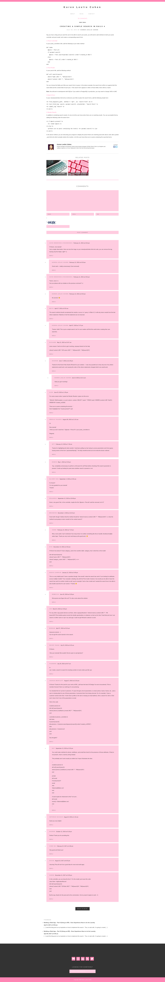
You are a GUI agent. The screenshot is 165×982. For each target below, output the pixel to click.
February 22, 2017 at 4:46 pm (65, 846)
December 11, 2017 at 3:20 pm (63, 875)
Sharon (55, 360)
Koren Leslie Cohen (82, 7)
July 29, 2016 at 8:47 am (64, 663)
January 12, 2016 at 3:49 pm (70, 572)
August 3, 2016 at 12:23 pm (71, 680)
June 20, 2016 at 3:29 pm (67, 594)
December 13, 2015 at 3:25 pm (61, 547)
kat (53, 748)
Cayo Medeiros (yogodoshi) (61, 243)
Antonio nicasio (56, 817)
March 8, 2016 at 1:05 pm (60, 609)
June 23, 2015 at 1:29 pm (61, 392)
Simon (51, 875)
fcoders (52, 663)
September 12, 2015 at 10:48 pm (67, 498)
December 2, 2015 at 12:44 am (66, 513)
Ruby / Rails (82, 22)
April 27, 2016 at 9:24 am (63, 628)
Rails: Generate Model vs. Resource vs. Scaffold (78, 174)
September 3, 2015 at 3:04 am (68, 479)
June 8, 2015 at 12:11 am (79, 377)
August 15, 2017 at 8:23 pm (62, 860)
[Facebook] (114, 147)
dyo (51, 546)
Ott (53, 444)
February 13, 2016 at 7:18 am (64, 444)
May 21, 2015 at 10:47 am (64, 342)
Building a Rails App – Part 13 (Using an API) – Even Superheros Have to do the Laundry (69, 931)
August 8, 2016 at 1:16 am (71, 817)
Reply (51, 255)
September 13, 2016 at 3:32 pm (64, 748)
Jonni (54, 529)
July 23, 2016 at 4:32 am (67, 645)
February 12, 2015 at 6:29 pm (77, 262)
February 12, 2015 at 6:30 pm (77, 294)
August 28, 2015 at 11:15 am (70, 419)
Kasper (52, 831)
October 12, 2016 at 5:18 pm (64, 831)
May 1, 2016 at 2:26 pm (64, 462)
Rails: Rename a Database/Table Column (56, 174)
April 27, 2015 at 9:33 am (61, 308)
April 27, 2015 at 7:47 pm (76, 325)
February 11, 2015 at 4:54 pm (81, 243)
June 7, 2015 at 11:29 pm (66, 360)
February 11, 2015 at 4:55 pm (81, 277)
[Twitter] (116, 147)
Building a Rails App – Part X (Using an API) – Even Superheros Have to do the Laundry (69, 922)
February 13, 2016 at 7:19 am (65, 530)
